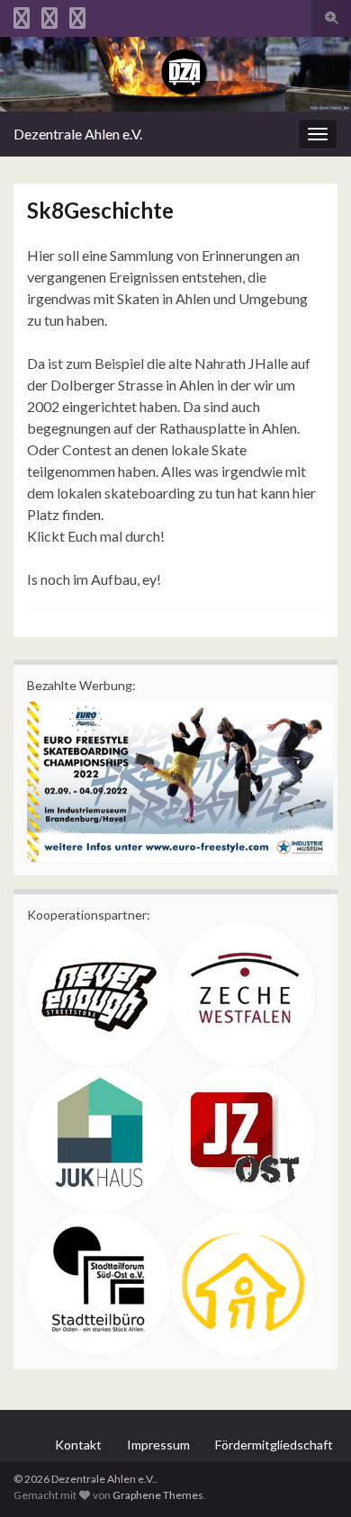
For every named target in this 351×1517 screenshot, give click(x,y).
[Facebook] (49, 15)
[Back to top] (310, 1476)
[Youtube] (77, 15)
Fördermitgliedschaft (274, 1444)
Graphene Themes (157, 1495)
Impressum (158, 1444)
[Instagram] (22, 15)
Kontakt (78, 1444)
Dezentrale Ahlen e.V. (78, 133)
